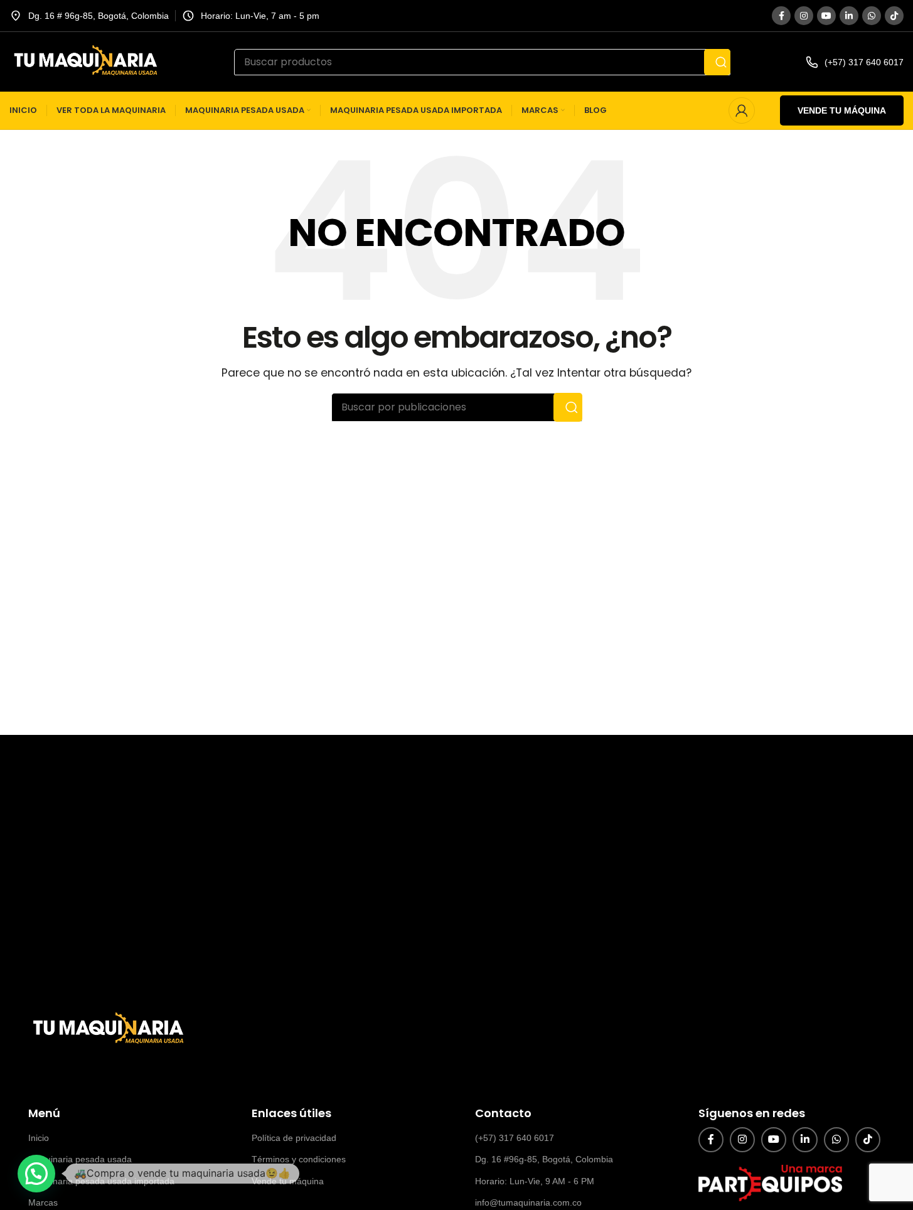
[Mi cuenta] (741, 110)
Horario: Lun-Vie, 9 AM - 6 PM (534, 1181)
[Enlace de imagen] (106, 1029)
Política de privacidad (294, 1138)
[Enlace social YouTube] (826, 15)
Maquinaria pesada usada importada (101, 1181)
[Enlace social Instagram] (803, 15)
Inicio (38, 1138)
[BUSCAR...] (717, 62)
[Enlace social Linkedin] (849, 15)
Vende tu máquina (288, 1181)
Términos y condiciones (299, 1159)
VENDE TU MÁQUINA (842, 110)
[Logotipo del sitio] (84, 61)
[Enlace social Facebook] (781, 15)
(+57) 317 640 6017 (514, 1138)
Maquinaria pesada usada (80, 1159)
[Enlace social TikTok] (894, 15)
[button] (36, 1173)
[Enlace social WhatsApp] (871, 15)
